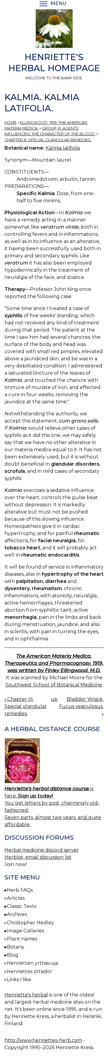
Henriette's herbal (26, 995)
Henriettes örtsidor (29, 971)
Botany (15, 947)
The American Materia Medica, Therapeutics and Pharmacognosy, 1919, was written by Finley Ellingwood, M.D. (54, 663)
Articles (16, 898)
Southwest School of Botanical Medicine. (54, 685)
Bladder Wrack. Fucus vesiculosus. (81, 706)
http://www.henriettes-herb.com (43, 1040)
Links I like (19, 979)
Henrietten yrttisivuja (32, 963)
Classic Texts (21, 906)
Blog (12, 955)
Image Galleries (25, 931)
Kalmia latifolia (63, 148)
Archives (17, 914)
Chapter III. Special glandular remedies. (48, 140)
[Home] (54, 29)
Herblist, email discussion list (37, 857)
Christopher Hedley (30, 923)
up (54, 699)
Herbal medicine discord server (41, 850)
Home (10, 122)
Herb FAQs (20, 890)
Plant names (22, 939)
